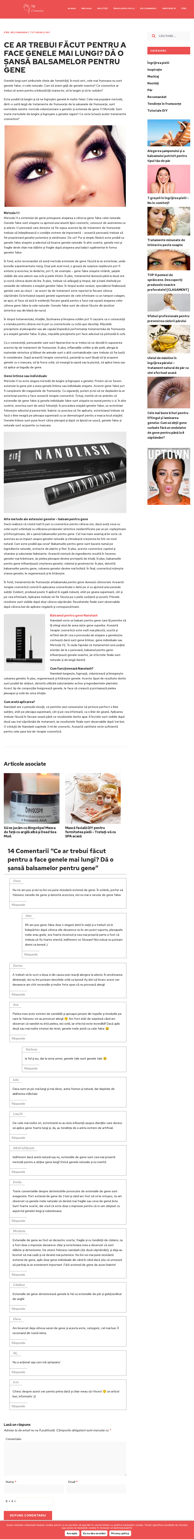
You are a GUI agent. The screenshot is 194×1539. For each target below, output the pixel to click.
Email (72, 1482)
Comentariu (13, 1439)
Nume (11, 1482)
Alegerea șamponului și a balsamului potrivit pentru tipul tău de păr (167, 156)
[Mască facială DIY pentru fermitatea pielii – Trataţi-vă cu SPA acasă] (93, 798)
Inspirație (154, 70)
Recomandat (20, 32)
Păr (6, 32)
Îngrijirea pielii (158, 63)
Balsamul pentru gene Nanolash (74, 615)
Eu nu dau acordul (94, 1533)
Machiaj (153, 76)
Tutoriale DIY (40, 32)
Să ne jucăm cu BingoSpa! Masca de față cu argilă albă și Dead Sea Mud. (30, 832)
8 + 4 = (11, 1501)
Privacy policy (120, 1533)
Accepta (72, 1533)
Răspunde (18, 905)
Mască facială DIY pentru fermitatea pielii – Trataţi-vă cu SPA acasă (90, 832)
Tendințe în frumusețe (164, 104)
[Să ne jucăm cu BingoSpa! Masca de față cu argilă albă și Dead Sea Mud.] (31, 798)
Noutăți (153, 83)
